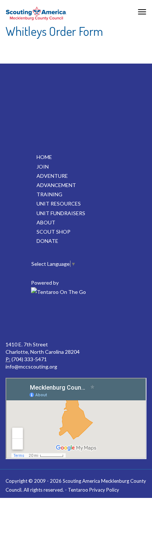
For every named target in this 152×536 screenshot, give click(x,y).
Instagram (124, 318)
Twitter (59, 318)
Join (43, 166)
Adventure (52, 176)
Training (49, 194)
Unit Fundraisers (61, 213)
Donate (47, 241)
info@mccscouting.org (31, 366)
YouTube (91, 318)
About (46, 222)
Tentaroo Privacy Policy (93, 490)
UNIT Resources (59, 203)
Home (44, 157)
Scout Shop (53, 231)
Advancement (56, 185)
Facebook (26, 318)
